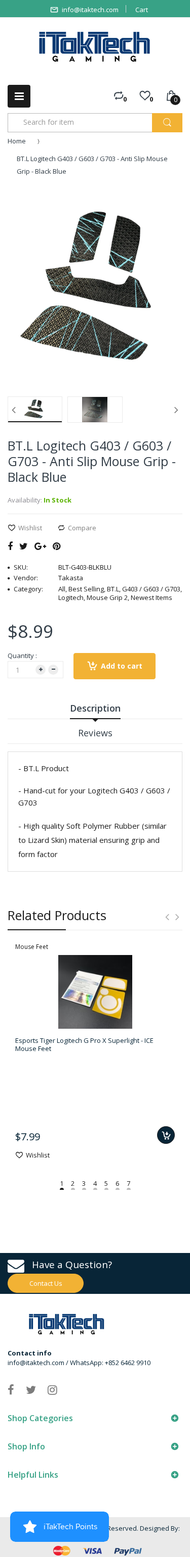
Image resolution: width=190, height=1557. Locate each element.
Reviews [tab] (95, 733)
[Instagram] (52, 1389)
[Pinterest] (56, 546)
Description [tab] (95, 708)
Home (17, 140)
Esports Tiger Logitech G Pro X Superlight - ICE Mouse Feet (84, 1044)
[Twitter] (23, 546)
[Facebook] (10, 546)
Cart (141, 9)
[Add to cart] (166, 1135)
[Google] (40, 546)
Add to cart (121, 666)
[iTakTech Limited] (95, 47)
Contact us (45, 1283)
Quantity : (22, 655)
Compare (82, 527)
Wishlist (30, 527)
